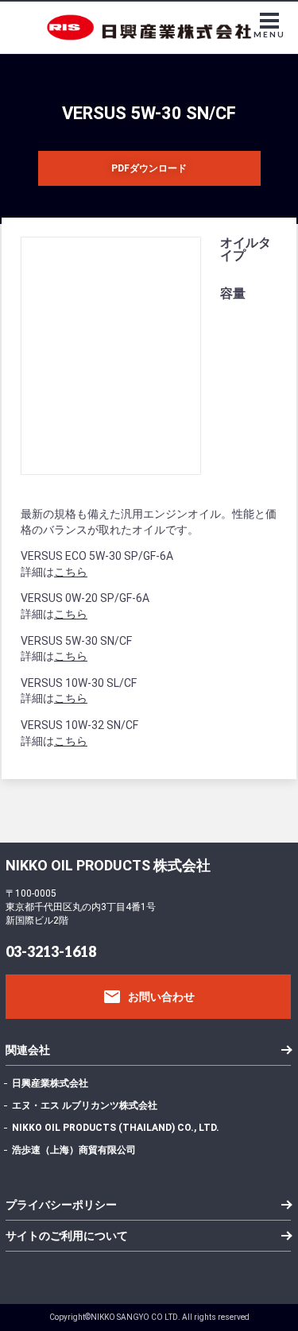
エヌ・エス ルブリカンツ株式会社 (84, 1105)
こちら (70, 571)
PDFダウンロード (149, 168)
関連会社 (28, 1050)
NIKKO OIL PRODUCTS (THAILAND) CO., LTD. (115, 1127)
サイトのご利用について (67, 1235)
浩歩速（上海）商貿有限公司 (74, 1149)
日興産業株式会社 (50, 1083)
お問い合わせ (149, 996)
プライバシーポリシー (61, 1204)
